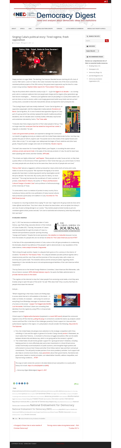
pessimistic (46, 353)
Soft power (74, 412)
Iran (30, 402)
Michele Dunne (68, 401)
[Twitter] (105, 1)
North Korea (55, 409)
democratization (63, 396)
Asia (30, 28)
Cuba (31, 396)
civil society (63, 393)
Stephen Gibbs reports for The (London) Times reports (45, 87)
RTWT (36, 358)
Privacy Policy (60, 443)
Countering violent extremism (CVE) (21, 396)
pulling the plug (38, 319)
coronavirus (69, 393)
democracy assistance (38, 396)
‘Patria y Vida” (16, 168)
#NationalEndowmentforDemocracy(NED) (24, 391)
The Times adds (41, 119)
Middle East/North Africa (96, 28)
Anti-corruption (31, 393)
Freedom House (38, 399)
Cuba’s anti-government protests (23, 134)
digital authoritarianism (32, 316)
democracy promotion (52, 396)
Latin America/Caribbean (74, 28)
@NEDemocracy (63, 391)
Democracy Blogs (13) (95, 72)
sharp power (67, 412)
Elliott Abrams (19, 399)
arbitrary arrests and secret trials (23, 151)
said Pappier (40, 158)
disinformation (73, 396)
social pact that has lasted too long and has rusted (42, 126)
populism (62, 409)
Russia (61, 412)
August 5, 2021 (42, 370)
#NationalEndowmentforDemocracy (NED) (47, 391)
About (14, 28)
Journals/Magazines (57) (96, 76)
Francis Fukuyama (27, 399)
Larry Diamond (61, 402)
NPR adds (46, 154)
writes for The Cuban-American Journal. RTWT (62, 238)
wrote (65, 333)
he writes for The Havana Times (30, 255)
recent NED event (56, 316)
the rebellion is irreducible (57, 235)
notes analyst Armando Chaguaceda (34, 247)
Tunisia (22, 414)
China (48, 393)
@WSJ (47, 366)
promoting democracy (29, 412)
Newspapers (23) (94, 69)
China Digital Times (55, 393)
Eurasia (59, 28)
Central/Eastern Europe (44, 28)
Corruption (75, 393)
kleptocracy (53, 402)
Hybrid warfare (47, 399)
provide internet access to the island (24, 275)
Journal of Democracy (40, 401)
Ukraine (26, 414)
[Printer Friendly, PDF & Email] (76, 384)
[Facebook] (107, 1)
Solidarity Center (16, 414)
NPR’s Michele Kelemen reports (39, 272)
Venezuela (33, 414)
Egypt (13, 399)
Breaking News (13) (94, 66)
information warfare (57, 399)
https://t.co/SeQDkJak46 (35, 366)
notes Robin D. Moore (25, 181)
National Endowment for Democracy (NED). (32, 409)
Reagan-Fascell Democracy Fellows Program (47, 412)
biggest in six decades (62, 92)
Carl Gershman (41, 394)
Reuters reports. (56, 144)
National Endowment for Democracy (52, 405)
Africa (22, 28)
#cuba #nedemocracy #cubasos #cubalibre (32, 418)
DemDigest (17, 43)
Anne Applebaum (23, 393)
